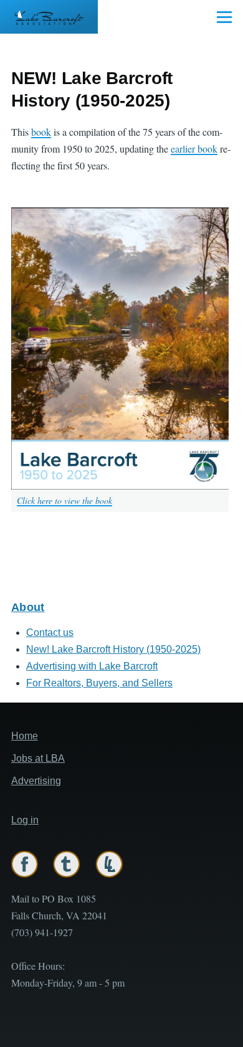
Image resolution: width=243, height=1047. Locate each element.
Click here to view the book (64, 500)
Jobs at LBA (38, 758)
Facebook (24, 864)
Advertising (36, 780)
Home (24, 736)
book (41, 131)
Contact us (50, 632)
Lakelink (109, 864)
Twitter (66, 864)
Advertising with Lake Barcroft (92, 666)
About (28, 607)
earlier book (194, 148)
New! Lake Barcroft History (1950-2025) (113, 649)
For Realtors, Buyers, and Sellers (99, 683)
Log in (25, 820)
